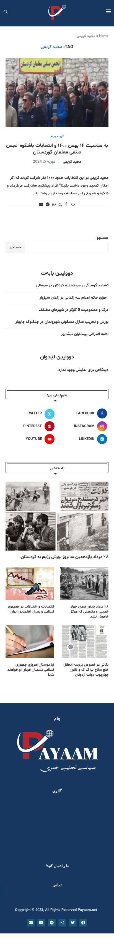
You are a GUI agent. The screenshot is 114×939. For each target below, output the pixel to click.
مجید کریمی (72, 161)
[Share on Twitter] (60, 204)
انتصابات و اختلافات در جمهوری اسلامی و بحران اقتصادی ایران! (31, 609)
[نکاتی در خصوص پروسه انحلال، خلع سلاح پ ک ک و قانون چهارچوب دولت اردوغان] (84, 641)
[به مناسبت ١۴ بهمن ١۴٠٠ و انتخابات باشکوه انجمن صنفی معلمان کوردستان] (57, 92)
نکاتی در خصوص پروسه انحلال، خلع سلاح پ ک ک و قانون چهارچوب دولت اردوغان (85, 669)
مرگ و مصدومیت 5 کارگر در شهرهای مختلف (73, 310)
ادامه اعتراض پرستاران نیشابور (84, 334)
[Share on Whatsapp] (54, 204)
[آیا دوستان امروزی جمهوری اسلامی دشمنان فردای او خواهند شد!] (30, 641)
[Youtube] (41, 922)
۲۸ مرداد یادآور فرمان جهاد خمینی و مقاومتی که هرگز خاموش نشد (89, 611)
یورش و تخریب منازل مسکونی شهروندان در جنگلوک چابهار (61, 321)
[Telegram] (52, 922)
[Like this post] (73, 204)
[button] (11, 826)
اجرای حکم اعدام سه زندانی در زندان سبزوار (74, 297)
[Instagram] (62, 922)
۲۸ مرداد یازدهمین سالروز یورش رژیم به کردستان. (63, 557)
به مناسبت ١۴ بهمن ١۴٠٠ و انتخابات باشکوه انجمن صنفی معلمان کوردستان (57, 149)
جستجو (102, 238)
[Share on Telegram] (48, 204)
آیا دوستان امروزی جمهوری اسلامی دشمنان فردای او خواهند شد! (30, 669)
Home (103, 36)
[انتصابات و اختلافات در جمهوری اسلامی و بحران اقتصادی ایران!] (30, 583)
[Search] (5, 12)
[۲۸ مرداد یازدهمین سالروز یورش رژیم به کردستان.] (57, 516)
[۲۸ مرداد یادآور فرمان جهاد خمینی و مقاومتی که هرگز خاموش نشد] (84, 583)
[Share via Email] (41, 204)
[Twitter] (73, 922)
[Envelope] (31, 922)
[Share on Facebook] (66, 204)
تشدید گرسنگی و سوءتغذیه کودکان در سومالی (72, 285)
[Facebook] (83, 922)
